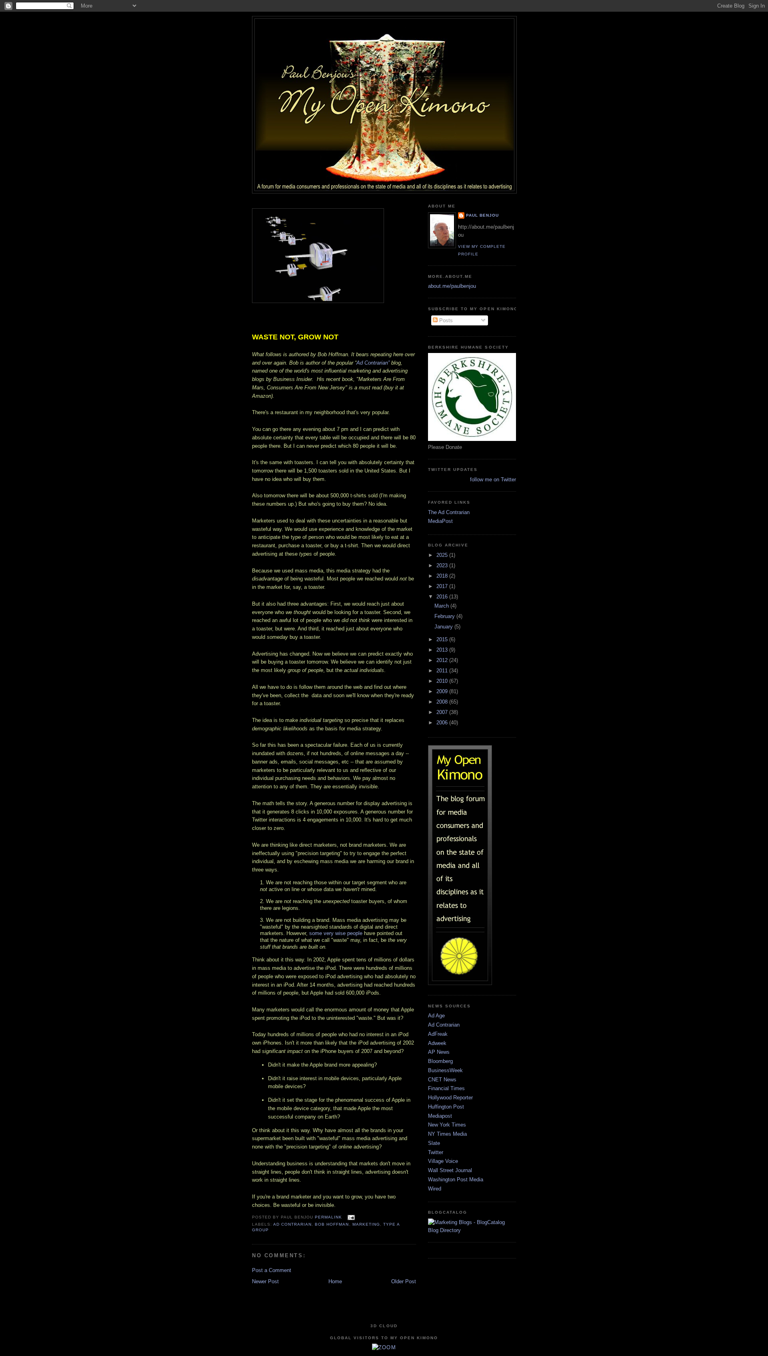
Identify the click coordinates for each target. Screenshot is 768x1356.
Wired (434, 1189)
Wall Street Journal (450, 1170)
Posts (445, 320)
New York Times (447, 1125)
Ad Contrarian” (373, 363)
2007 (442, 712)
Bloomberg (440, 1061)
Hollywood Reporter (450, 1098)
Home (335, 1281)
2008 (442, 702)
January (444, 627)
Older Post (403, 1281)
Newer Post (265, 1281)
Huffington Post (446, 1107)
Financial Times (446, 1088)
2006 (442, 723)
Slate (434, 1143)
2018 (442, 576)
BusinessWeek (445, 1070)
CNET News (442, 1080)
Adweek (437, 1043)
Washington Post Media (455, 1180)
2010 (442, 681)
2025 (442, 555)
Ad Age (436, 1016)
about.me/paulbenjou (452, 286)
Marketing (366, 1224)
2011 (442, 671)
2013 (442, 650)
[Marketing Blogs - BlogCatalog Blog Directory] (472, 1230)
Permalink (328, 1217)
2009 (442, 691)
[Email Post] (350, 1217)
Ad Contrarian (292, 1224)
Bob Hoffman (332, 1224)
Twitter (435, 1152)
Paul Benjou (482, 215)
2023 (442, 565)
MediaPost (440, 521)
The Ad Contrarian (449, 512)
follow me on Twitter (493, 480)
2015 (442, 639)
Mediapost (440, 1116)
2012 (442, 660)
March (442, 606)
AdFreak (438, 1034)
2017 (442, 586)
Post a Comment (271, 1270)
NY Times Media (447, 1134)
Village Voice (443, 1161)
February (445, 616)
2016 (442, 597)
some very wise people (335, 933)
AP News (439, 1052)
